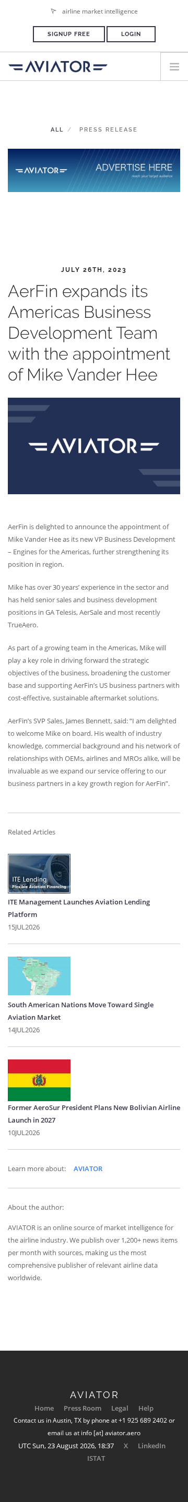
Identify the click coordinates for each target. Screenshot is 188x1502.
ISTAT (96, 1458)
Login (131, 34)
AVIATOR (88, 1168)
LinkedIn (152, 1445)
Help (146, 1408)
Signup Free (69, 34)
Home (44, 1408)
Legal (119, 1408)
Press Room (82, 1408)
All (57, 129)
